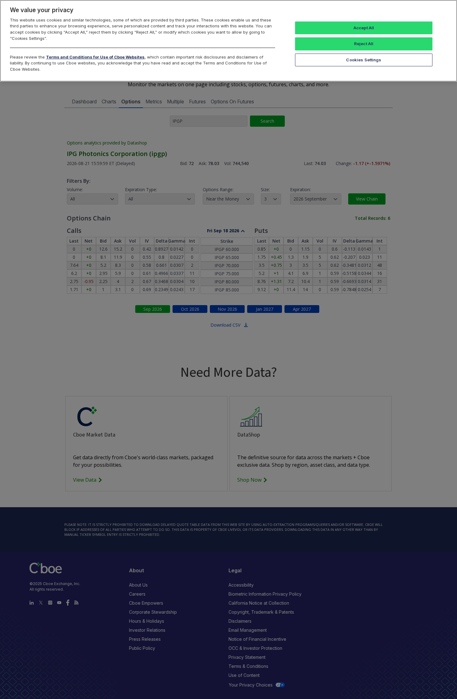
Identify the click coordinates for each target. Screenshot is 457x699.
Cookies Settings (363, 59)
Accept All (363, 27)
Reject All (363, 43)
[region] (228, 41)
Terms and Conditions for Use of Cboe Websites (95, 56)
